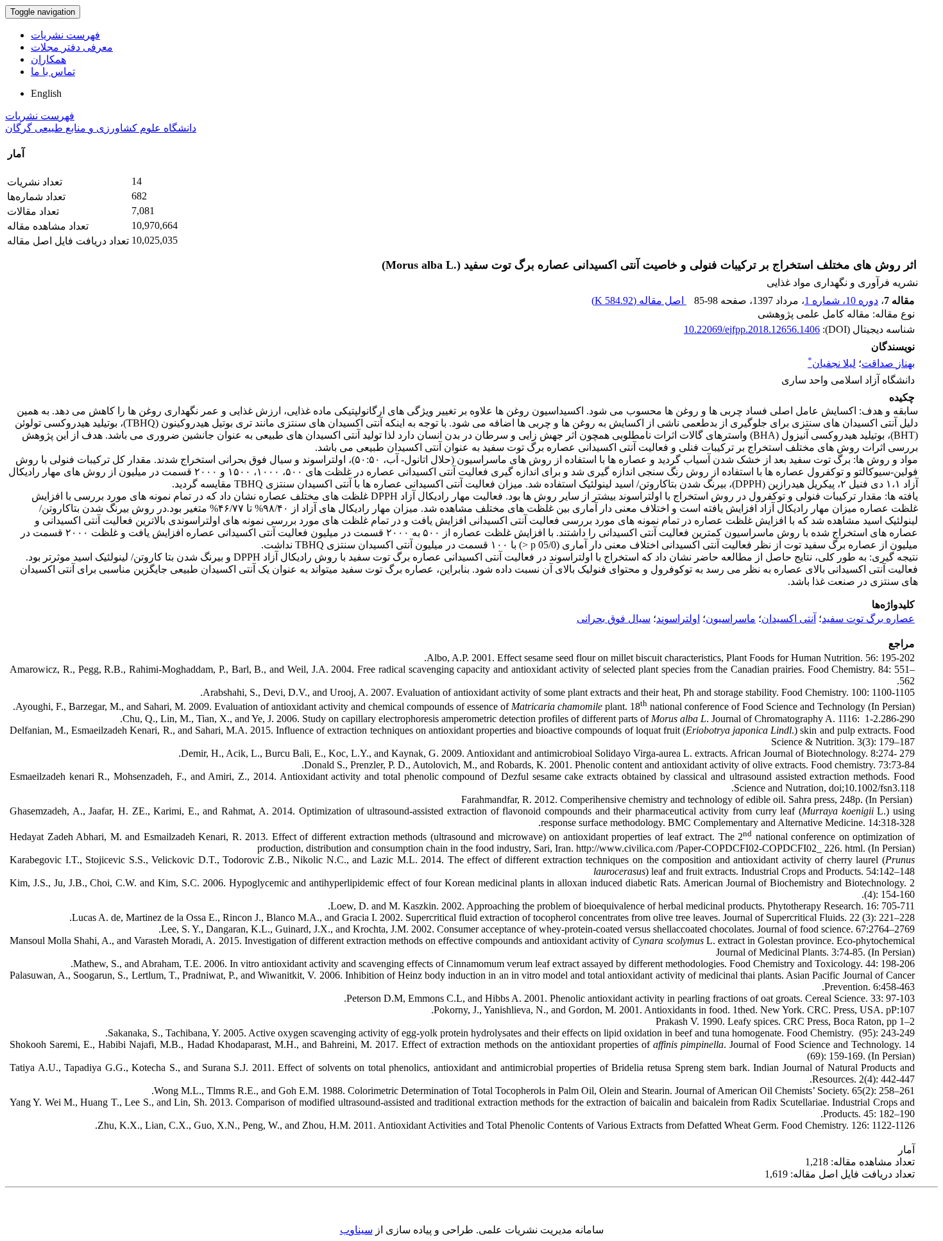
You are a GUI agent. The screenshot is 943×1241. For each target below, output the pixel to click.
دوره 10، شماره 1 (841, 300)
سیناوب (356, 1229)
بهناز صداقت (888, 363)
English (46, 93)
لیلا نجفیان (832, 363)
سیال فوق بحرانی (613, 618)
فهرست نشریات (65, 35)
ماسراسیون (731, 618)
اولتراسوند (678, 618)
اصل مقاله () (638, 300)
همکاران (48, 59)
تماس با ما (53, 71)
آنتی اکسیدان (788, 618)
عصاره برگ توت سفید (868, 618)
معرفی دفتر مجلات (72, 47)
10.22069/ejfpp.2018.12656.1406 (752, 329)
